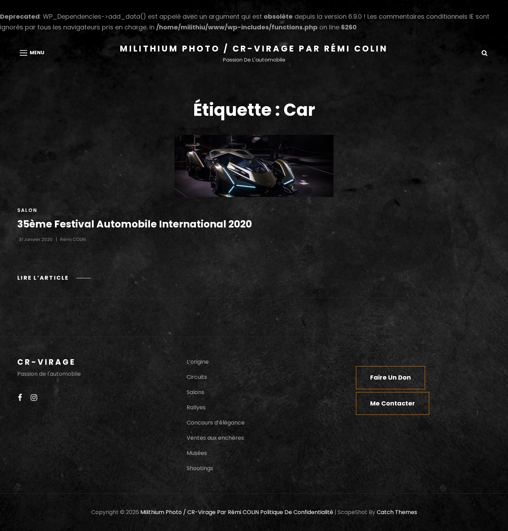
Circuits (197, 377)
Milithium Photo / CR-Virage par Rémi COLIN (254, 48)
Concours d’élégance (216, 423)
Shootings (200, 468)
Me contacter (392, 403)
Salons (195, 392)
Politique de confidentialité (296, 512)
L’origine (198, 362)
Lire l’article (54, 277)
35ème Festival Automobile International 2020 (134, 224)
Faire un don (390, 377)
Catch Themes (397, 512)
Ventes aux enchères (215, 438)
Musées (197, 453)
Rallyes (196, 407)
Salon (27, 210)
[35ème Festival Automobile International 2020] (254, 166)
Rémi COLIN (73, 239)
